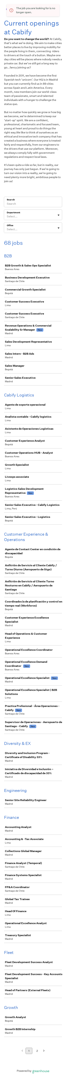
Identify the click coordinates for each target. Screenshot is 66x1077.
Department (13, 212)
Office (10, 225)
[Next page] (44, 1051)
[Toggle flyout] (59, 215)
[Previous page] (22, 1051)
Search (11, 199)
